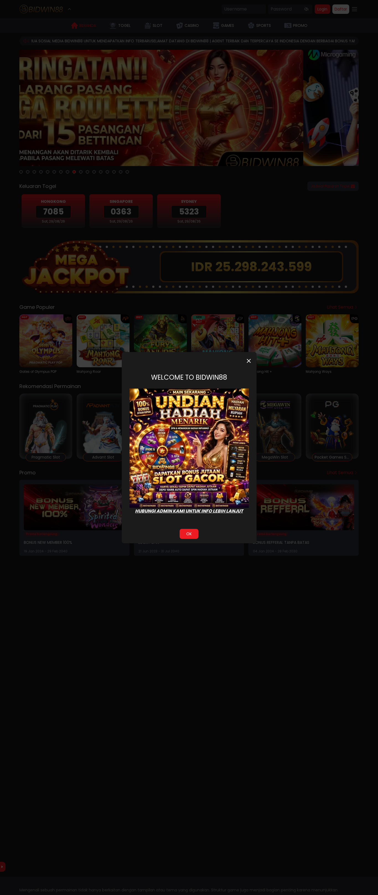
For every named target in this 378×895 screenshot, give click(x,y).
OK (189, 534)
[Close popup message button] (248, 361)
